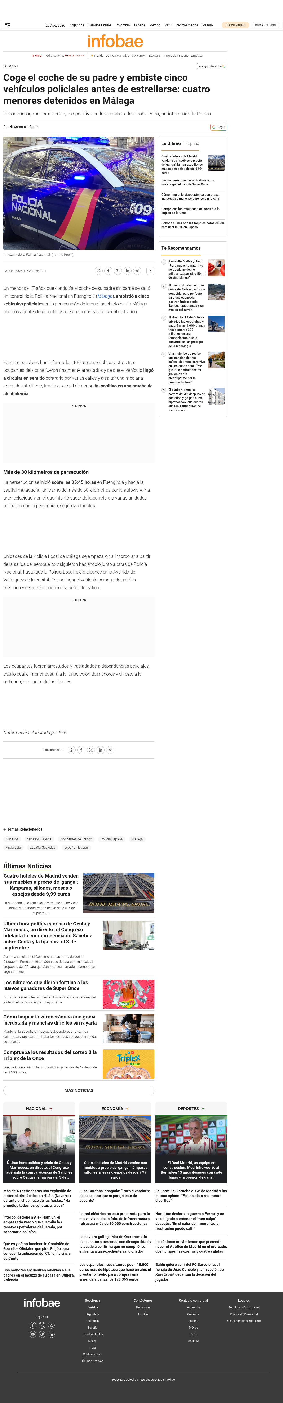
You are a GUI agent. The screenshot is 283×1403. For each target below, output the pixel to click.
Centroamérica (187, 25)
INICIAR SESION (265, 25)
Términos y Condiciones (244, 1307)
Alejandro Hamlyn (134, 55)
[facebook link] (33, 1325)
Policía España (112, 839)
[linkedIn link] (51, 1334)
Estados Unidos (99, 25)
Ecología (154, 55)
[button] (8, 25)
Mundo (207, 25)
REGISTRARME (235, 25)
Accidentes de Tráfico (76, 839)
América (92, 1307)
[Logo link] (115, 40)
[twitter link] (42, 1325)
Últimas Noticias (92, 1361)
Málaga (104, 296)
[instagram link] (51, 1325)
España (139, 25)
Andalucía (13, 848)
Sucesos (12, 839)
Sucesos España (39, 839)
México (154, 25)
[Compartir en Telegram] (137, 271)
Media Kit (193, 1341)
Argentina (76, 25)
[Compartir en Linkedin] (128, 271)
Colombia (123, 25)
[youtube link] (33, 1334)
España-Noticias (76, 848)
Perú (168, 25)
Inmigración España (176, 55)
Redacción (143, 1307)
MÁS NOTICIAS (79, 1090)
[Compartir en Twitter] (118, 271)
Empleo (143, 1314)
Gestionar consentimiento (244, 1320)
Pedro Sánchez (64, 55)
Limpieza (197, 55)
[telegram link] (42, 1334)
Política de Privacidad (244, 1314)
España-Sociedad (43, 848)
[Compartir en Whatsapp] (99, 271)
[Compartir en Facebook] (108, 271)
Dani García (113, 55)
